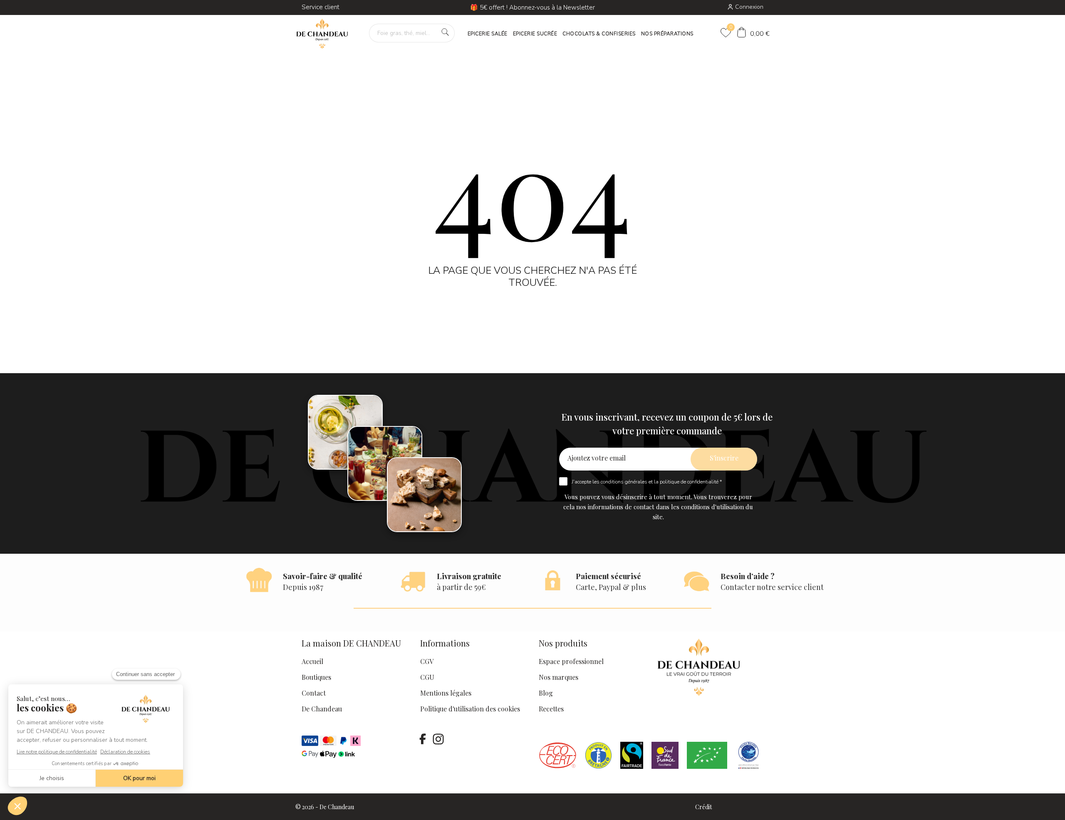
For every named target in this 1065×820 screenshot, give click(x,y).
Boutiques (316, 677)
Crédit (703, 807)
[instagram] (438, 739)
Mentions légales (445, 693)
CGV (426, 661)
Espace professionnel (571, 661)
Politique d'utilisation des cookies (470, 708)
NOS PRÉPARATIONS (667, 33)
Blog (546, 693)
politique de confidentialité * (691, 481)
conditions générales (624, 481)
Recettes (551, 708)
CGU (427, 677)
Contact (314, 693)
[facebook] (422, 739)
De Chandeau (322, 708)
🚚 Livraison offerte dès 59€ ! (532, 7)
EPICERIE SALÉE (488, 33)
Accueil (312, 661)
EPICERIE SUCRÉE (535, 33)
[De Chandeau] (322, 34)
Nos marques (558, 677)
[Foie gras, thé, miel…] (445, 32)
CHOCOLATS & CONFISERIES (599, 33)
